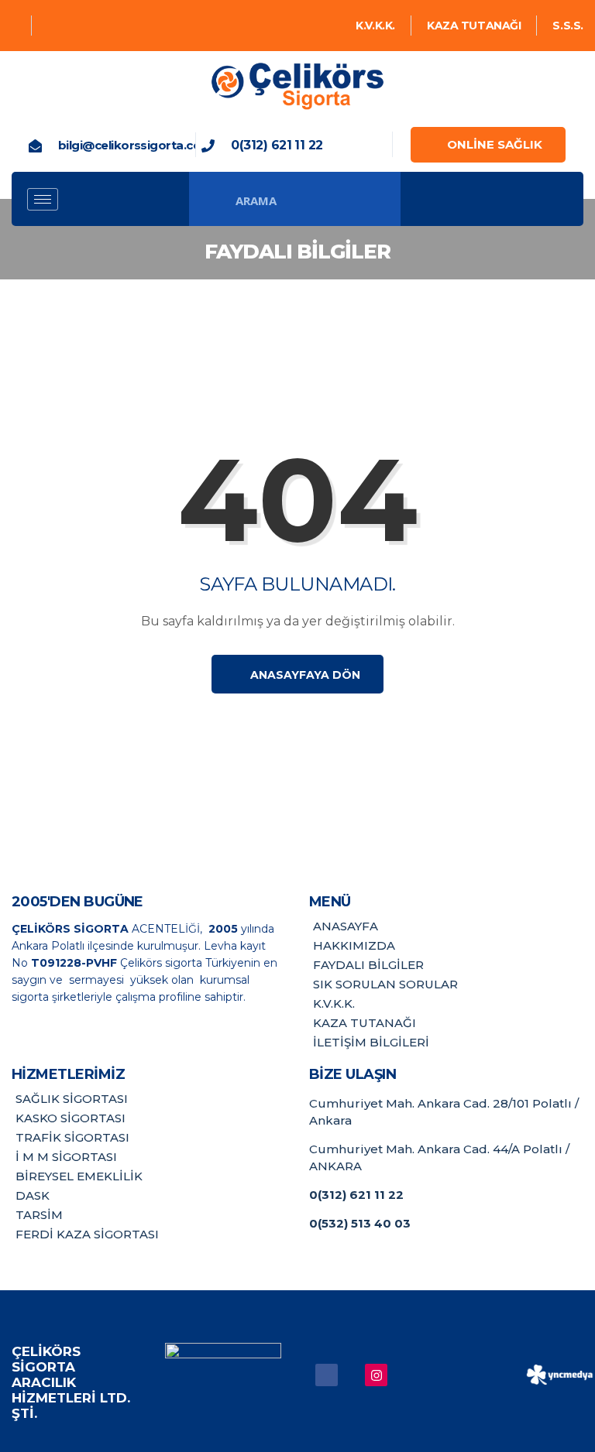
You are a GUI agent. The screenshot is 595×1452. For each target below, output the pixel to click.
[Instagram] (50, 25)
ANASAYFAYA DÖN (303, 675)
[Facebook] (16, 25)
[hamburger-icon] (42, 199)
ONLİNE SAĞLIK (494, 144)
